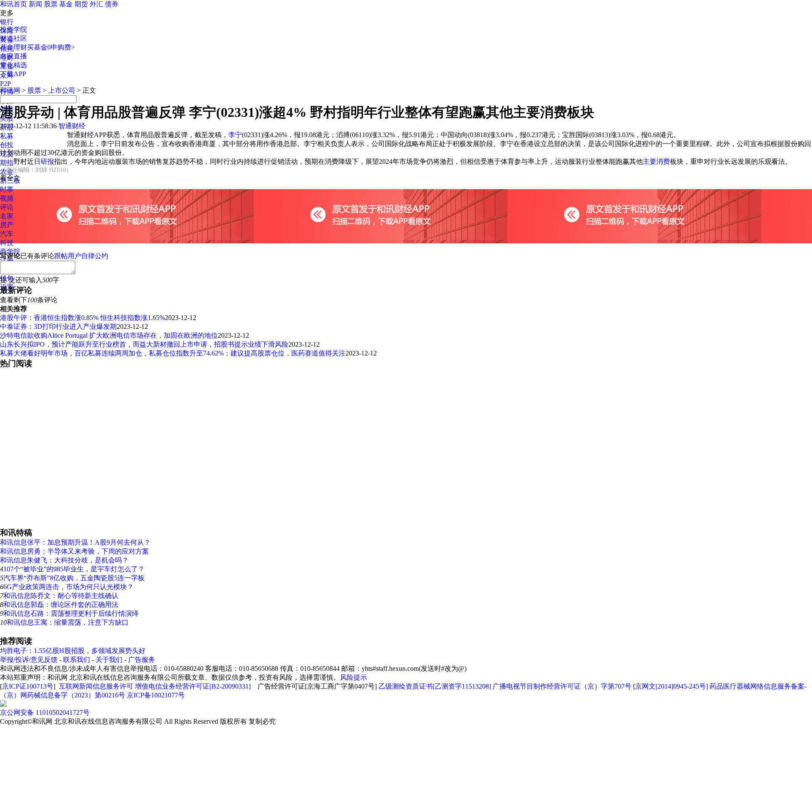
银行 (7, 21)
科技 (7, 242)
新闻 (35, 4)
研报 (47, 161)
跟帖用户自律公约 (81, 255)
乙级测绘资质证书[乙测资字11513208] (435, 686)
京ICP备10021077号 (156, 695)
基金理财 (13, 47)
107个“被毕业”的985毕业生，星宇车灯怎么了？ (74, 569)
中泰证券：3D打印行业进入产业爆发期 (58, 326)
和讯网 (10, 90)
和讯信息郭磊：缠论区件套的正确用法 (60, 604)
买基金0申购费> (51, 47)
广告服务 (141, 659)
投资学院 (13, 29)
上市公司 (61, 90)
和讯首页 (13, 4)
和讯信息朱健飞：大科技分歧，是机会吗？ (64, 560)
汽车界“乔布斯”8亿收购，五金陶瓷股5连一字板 (74, 578)
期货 (81, 4)
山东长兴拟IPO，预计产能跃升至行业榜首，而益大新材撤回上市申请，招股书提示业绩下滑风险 (144, 344)
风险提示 (353, 677)
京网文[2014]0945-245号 (670, 686)
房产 (7, 225)
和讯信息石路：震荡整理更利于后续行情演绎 (71, 613)
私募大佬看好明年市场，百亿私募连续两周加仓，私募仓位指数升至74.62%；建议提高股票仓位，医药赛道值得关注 (173, 353)
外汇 (96, 4)
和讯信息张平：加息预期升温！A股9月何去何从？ (75, 542)
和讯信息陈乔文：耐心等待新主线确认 (60, 595)
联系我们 (76, 659)
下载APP (13, 73)
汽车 (7, 233)
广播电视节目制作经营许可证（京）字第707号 (562, 686)
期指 (7, 162)
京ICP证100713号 (27, 686)
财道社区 (13, 38)
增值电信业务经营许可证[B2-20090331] (193, 686)
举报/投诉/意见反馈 (29, 659)
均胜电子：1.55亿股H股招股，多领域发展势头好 (72, 650)
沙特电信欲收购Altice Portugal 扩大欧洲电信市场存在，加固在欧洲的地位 (109, 335)
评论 (7, 207)
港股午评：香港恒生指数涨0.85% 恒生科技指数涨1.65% (82, 317)
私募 (7, 136)
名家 (7, 216)
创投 (7, 145)
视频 (7, 198)
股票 (51, 4)
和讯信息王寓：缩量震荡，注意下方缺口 (68, 622)
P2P (5, 83)
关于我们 (109, 659)
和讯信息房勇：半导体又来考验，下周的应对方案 (74, 551)
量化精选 (13, 65)
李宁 (235, 134)
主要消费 (656, 161)
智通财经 (71, 126)
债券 (111, 4)
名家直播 (13, 56)
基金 (66, 4)
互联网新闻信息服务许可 (96, 686)
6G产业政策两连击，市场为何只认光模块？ (68, 586)
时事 (7, 189)
